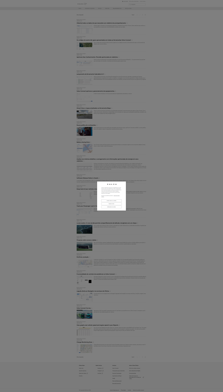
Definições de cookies (111, 206)
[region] (111, 196)
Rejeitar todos (111, 203)
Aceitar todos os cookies (111, 200)
